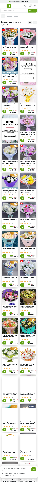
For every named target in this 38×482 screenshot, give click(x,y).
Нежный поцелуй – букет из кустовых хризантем (27, 133)
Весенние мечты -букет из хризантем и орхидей (9, 307)
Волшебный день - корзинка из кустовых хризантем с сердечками (27, 365)
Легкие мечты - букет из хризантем (27, 278)
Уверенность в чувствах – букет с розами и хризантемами (9, 394)
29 (11, 368)
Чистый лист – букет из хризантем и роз (10, 162)
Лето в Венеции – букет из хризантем (9, 104)
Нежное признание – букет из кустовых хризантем (27, 104)
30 (12, 108)
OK (34, 469)
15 (29, 426)
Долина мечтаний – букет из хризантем (9, 278)
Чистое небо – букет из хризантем (9, 365)
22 (11, 79)
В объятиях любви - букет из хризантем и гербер (27, 423)
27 (29, 108)
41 (11, 426)
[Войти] (34, 6)
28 (29, 455)
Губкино (25, 1)
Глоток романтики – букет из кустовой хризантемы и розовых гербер (9, 423)
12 (29, 281)
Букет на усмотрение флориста (27, 451)
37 (11, 281)
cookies (13, 468)
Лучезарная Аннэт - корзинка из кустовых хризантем (10, 452)
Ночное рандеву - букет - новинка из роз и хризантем (28, 394)
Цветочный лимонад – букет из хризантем (27, 191)
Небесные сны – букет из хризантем (9, 249)
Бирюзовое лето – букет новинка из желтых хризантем (27, 336)
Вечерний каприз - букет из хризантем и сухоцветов (28, 162)
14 (29, 166)
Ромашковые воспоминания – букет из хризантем (9, 191)
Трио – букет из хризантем (9, 220)
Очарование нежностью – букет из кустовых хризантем (9, 47)
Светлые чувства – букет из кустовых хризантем (27, 47)
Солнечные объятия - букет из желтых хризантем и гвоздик (27, 307)
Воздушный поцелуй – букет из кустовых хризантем (9, 75)
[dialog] (25, 6)
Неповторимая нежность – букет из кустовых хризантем (28, 220)
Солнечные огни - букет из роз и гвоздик (9, 336)
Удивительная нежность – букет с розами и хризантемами (27, 249)
